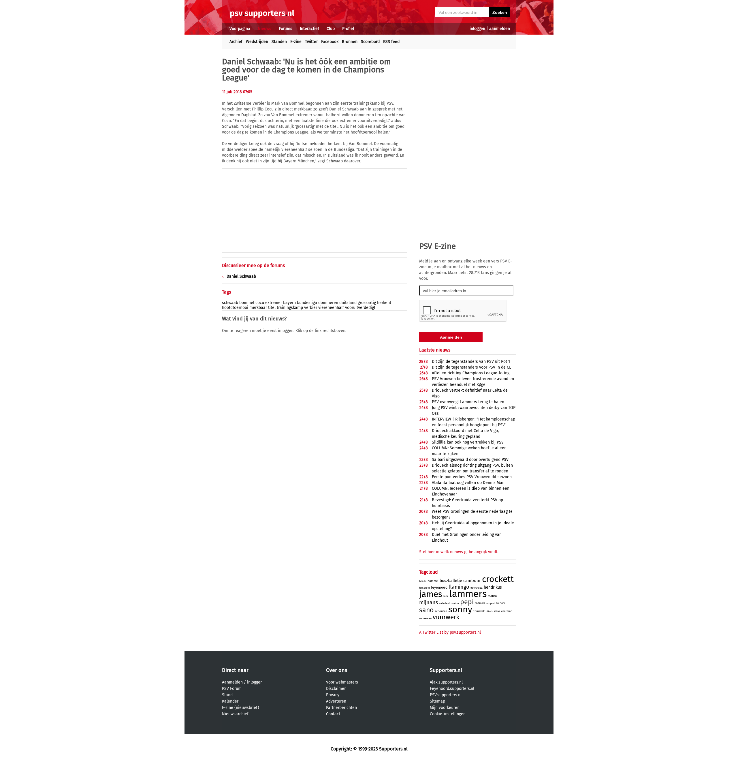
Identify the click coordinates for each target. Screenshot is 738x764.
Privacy (332, 694)
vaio (497, 611)
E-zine (296, 41)
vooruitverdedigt (360, 307)
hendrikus (493, 587)
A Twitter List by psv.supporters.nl (450, 632)
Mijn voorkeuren (445, 707)
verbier (310, 307)
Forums (285, 28)
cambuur (472, 580)
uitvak (489, 611)
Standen (279, 41)
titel (272, 307)
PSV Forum (232, 688)
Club (331, 28)
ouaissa (455, 603)
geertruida (476, 587)
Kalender (230, 701)
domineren (328, 302)
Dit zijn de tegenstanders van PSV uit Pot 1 (471, 361)
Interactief (309, 28)
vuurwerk (446, 617)
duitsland (348, 302)
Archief (235, 41)
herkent (384, 302)
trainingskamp (290, 307)
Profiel (348, 28)
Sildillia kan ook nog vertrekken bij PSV (468, 442)
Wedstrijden (257, 41)
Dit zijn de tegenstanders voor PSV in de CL (471, 367)
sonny (460, 609)
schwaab (230, 302)
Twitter (311, 41)
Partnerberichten (341, 707)
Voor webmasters (342, 682)
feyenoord (439, 587)
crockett (498, 579)
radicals (480, 603)
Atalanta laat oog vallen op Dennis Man (468, 482)
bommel (246, 302)
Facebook (329, 41)
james (430, 594)
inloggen (477, 28)
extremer (273, 302)
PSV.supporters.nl (446, 694)
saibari (500, 603)
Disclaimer (336, 688)
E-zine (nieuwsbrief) (240, 707)
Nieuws (264, 28)
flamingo (459, 587)
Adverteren (336, 701)
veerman (506, 611)
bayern (289, 302)
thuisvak (479, 611)
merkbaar (258, 307)
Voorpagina (239, 28)
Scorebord (370, 41)
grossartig (367, 302)
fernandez (424, 588)
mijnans (428, 602)
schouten (441, 611)
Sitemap (437, 701)
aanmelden (499, 28)
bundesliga (307, 302)
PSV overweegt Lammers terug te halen (468, 401)
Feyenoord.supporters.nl (452, 688)
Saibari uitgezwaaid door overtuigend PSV (470, 459)
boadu (422, 581)
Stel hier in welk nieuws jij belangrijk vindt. (458, 551)
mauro (492, 596)
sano (426, 610)
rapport (490, 603)
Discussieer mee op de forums (253, 265)
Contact (333, 714)
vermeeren (425, 618)
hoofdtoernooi (235, 307)
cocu (259, 302)
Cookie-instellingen (448, 714)
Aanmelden (232, 682)
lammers (468, 594)
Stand (227, 694)
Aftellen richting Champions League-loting (470, 373)
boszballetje (451, 580)
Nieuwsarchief (235, 714)
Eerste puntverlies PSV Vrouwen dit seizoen (472, 476)
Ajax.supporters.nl (446, 682)
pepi (467, 602)
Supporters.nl (446, 670)
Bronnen (349, 41)
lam (445, 596)
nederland (444, 603)
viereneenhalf (331, 307)
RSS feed (391, 41)
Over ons (336, 670)
